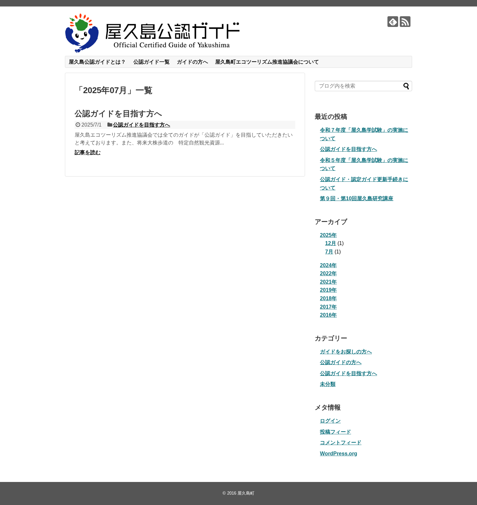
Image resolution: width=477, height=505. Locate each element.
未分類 (328, 384)
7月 (329, 251)
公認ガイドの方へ (340, 362)
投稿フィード (335, 432)
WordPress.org (338, 453)
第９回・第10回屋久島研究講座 (356, 198)
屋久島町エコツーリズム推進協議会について (267, 62)
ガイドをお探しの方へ (346, 351)
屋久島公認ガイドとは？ (97, 62)
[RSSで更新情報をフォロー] (405, 21)
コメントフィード (340, 442)
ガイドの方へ (192, 62)
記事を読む (88, 152)
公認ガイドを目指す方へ (118, 113)
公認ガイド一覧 (151, 62)
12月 (330, 243)
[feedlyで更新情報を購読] (392, 21)
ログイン (330, 421)
